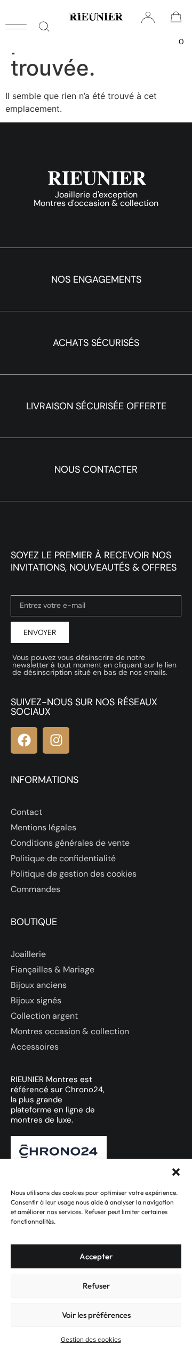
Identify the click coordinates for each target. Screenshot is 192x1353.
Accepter (96, 1256)
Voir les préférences (96, 1315)
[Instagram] (56, 740)
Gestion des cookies (91, 1339)
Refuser (96, 1286)
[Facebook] (24, 740)
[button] (176, 1172)
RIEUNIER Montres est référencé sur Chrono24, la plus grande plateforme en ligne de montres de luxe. (58, 1099)
